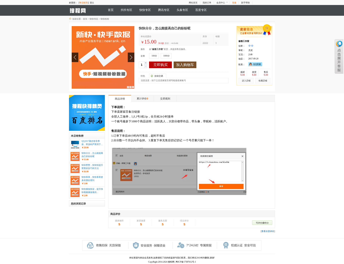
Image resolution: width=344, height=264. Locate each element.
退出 (92, 2)
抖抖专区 (126, 9)
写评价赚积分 (262, 223)
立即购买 (160, 65)
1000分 (166, 56)
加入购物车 (185, 65)
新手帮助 (245, 2)
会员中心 (220, 2)
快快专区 (145, 9)
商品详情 (120, 98)
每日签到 (83, 2)
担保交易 (158, 76)
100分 (154, 56)
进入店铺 (246, 80)
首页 (111, 9)
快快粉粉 (105, 19)
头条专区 (182, 9)
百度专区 (201, 9)
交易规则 (165, 98)
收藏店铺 (263, 80)
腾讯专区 (163, 9)
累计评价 (142, 98)
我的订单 (207, 2)
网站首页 (193, 2)
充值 (234, 2)
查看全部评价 (267, 231)
